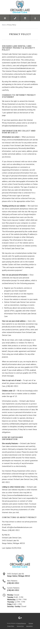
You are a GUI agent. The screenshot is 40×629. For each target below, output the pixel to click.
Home (4, 25)
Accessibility (29, 626)
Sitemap (31, 623)
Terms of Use (20, 626)
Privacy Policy (10, 626)
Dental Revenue (21, 623)
